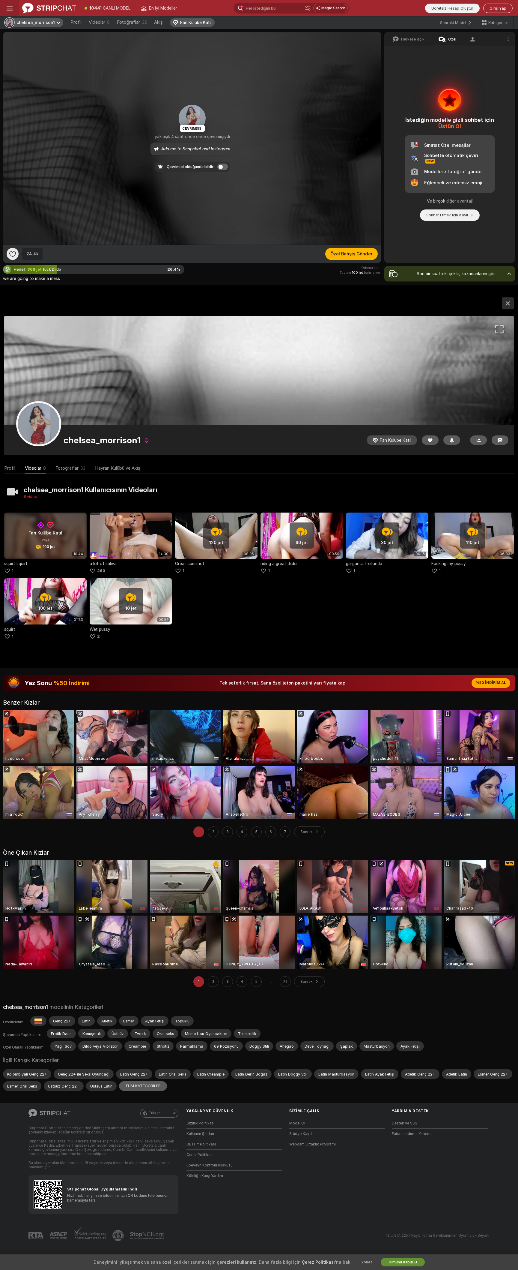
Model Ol (297, 1123)
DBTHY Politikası (201, 1144)
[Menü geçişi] (9, 8)
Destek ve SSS (404, 1123)
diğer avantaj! (459, 201)
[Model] (508, 303)
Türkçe (155, 1113)
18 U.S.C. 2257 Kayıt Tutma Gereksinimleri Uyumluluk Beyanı (437, 1235)
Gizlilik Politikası (200, 1123)
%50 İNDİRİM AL (491, 683)
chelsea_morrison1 (25, 1007)
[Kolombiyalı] (38, 1021)
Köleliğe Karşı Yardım (204, 1176)
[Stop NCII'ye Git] (147, 1235)
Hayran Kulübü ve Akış (117, 468)
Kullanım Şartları (200, 1134)
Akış (158, 22)
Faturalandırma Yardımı (411, 1134)
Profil (76, 22)
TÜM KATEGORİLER (143, 1086)
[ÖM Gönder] (500, 440)
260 (101, 570)
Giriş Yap (498, 8)
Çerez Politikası (199, 1155)
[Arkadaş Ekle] (478, 440)
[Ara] (308, 8)
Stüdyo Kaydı (301, 1134)
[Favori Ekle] (13, 254)
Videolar (99, 22)
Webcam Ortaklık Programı (312, 1144)
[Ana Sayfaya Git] (49, 8)
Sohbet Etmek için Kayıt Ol (449, 215)
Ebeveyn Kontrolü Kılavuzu (209, 1165)
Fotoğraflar (132, 22)
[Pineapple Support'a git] (118, 1235)
